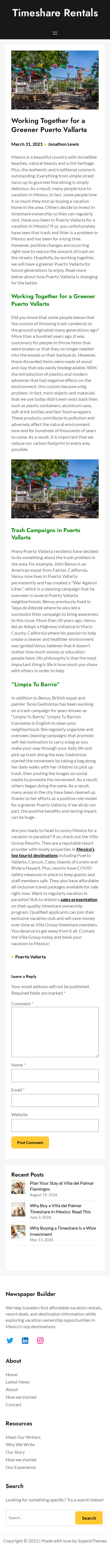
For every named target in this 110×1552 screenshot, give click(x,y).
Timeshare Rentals (55, 12)
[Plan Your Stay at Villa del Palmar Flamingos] (18, 1187)
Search (89, 1518)
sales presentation (79, 899)
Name (18, 1064)
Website (19, 1114)
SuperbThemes (92, 1540)
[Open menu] (55, 33)
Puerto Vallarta (30, 956)
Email (18, 1089)
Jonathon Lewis (63, 144)
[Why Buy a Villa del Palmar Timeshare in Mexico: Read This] (18, 1210)
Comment (22, 1003)
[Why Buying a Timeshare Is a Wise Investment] (18, 1232)
